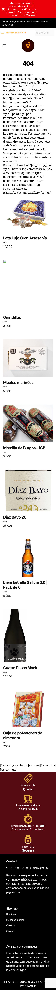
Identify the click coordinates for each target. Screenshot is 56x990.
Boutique (11, 914)
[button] (4, 46)
